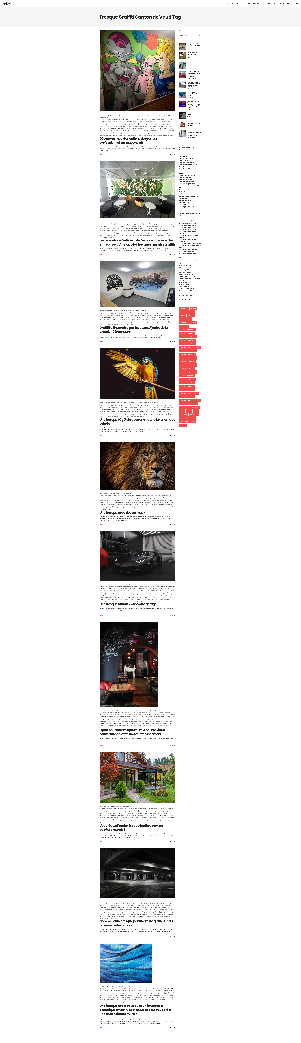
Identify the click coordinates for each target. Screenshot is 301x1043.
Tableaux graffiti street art (186, 289)
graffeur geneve (138, 416)
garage (161, 599)
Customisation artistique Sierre (187, 386)
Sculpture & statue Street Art (187, 276)
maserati (135, 601)
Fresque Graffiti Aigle (110, 121)
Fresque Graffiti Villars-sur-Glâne (115, 133)
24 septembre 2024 (191, 78)
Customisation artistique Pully (187, 375)
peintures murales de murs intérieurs (190, 243)
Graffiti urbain (165, 133)
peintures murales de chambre (188, 227)
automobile (102, 586)
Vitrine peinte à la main (186, 295)
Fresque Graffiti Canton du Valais (112, 226)
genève (166, 235)
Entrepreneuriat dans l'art (186, 171)
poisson (115, 1002)
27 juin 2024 (190, 109)
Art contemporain (184, 308)
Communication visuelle (149, 119)
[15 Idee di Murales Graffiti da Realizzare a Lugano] (182, 95)
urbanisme (102, 918)
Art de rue (193, 308)
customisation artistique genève (187, 343)
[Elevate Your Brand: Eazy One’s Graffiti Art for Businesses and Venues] (182, 84)
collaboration (191, 315)
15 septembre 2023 (191, 139)
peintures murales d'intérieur (187, 223)
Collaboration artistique (137, 119)
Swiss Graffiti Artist (184, 286)
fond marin (123, 988)
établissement (117, 712)
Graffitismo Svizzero (185, 200)
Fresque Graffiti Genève (156, 124)
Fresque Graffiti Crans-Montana (116, 124)
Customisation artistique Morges (187, 361)
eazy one (183, 403)
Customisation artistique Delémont (188, 336)
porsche (139, 601)
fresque (110, 495)
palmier (107, 1002)
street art (162, 135)
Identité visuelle (193, 414)
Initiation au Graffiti (184, 202)
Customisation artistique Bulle (187, 333)
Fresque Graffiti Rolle (112, 132)
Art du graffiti (103, 119)
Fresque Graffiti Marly (166, 126)
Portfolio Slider (155, 135)
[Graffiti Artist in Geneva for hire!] (182, 115)
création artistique (184, 322)
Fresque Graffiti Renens (116, 233)
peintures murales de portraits (188, 249)
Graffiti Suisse (148, 115)
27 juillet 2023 (103, 114)
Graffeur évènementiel (185, 192)
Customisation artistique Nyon (187, 368)
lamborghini (129, 601)
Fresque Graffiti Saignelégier (125, 132)
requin (119, 1002)
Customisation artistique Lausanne (188, 350)
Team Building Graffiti (185, 291)
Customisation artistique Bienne (187, 329)
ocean (103, 1002)
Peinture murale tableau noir (187, 211)
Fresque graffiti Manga (185, 179)
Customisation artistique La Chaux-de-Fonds (190, 347)
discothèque (111, 712)
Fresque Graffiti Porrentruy (141, 130)
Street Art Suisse (163, 115)
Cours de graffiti (183, 160)
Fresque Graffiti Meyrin (118, 128)
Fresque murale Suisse (130, 115)
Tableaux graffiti (169, 135)
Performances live (127, 135)
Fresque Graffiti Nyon (118, 130)
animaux (106, 495)
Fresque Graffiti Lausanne (141, 126)
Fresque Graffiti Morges (155, 128)
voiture (147, 601)
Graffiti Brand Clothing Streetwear (189, 196)
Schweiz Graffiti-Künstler (186, 274)
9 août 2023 (190, 65)
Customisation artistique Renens (187, 379)
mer (100, 1002)
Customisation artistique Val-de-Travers (189, 393)
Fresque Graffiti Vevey (115, 235)
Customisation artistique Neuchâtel (188, 365)
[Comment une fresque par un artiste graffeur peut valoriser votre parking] (137, 873)
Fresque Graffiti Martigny (106, 128)
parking (160, 916)
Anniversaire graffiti (184, 150)
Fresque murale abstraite (186, 181)
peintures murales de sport (187, 251)
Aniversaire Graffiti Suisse (186, 148)
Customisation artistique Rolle (187, 382)
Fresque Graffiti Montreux (143, 128)
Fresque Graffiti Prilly (154, 130)
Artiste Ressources (184, 154)
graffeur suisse (107, 601)
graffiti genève (184, 414)
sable (122, 1002)
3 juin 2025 (189, 59)
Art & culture (182, 152)
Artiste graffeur (190, 312)
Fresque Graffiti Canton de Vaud (140, 123)
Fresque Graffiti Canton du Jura (156, 123)
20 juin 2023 (103, 221)
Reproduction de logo (185, 272)
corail (103, 988)
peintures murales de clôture (187, 229)
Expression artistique (192, 403)
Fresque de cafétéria (185, 177)
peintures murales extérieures (188, 253)
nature (144, 416)
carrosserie (111, 586)
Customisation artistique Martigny (188, 354)
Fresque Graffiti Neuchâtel (106, 130)
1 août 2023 (190, 88)
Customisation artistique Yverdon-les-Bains (190, 400)
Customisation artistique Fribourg (188, 340)
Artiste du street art (125, 119)
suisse (112, 237)
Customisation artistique (107, 115)
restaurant (130, 727)
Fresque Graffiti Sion (164, 132)
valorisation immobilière (111, 918)
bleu (101, 988)
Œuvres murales (118, 135)
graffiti (101, 237)
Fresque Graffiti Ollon (129, 130)
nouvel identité (123, 727)
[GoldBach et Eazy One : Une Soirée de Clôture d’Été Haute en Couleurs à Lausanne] (182, 74)
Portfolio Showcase (147, 135)
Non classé (182, 209)
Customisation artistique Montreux (188, 357)
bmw (107, 586)
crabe (107, 988)
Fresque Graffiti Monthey (130, 128)
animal (101, 495)
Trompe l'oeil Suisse (184, 293)
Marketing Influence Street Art (187, 207)
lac (172, 1001)
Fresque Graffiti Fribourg (144, 124)
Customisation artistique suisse (187, 389)
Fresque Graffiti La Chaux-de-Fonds (108, 126)
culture (101, 903)
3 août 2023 (190, 127)
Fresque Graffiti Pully (165, 130)
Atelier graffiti (183, 156)
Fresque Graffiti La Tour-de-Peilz (126, 126)
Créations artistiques (161, 119)
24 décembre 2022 (104, 402)
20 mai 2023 (103, 310)
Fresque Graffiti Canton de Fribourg (158, 121)
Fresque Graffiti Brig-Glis (132, 121)
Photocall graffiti (184, 270)
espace (116, 223)
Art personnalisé (111, 119)
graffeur (170, 235)
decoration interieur (104, 223)
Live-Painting (155, 115)
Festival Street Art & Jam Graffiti (188, 175)
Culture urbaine (184, 326)
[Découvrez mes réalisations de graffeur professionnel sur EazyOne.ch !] (137, 70)
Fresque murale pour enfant (187, 184)
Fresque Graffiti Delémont (131, 124)
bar (100, 712)
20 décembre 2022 (104, 986)
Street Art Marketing (185, 282)
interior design (107, 237)
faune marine (117, 988)
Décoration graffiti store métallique (189, 169)
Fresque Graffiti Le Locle (154, 126)
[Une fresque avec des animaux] (137, 466)
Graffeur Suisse (140, 115)
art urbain (117, 119)
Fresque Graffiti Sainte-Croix (140, 132)
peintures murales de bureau (187, 225)
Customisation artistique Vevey (187, 396)
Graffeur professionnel (155, 133)
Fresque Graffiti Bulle (144, 121)
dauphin (111, 988)
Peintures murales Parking (186, 258)
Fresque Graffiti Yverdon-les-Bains (132, 133)
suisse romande (107, 509)
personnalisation (184, 418)
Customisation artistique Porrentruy (188, 372)
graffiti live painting (120, 601)
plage (111, 1002)
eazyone (112, 223)
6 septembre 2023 (191, 48)
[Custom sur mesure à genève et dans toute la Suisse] (182, 124)
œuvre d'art (183, 425)
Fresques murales (145, 133)
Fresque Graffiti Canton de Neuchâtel (122, 123)
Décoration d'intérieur (118, 115)
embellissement (107, 903)
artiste (182, 312)
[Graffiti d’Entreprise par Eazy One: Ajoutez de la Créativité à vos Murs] (137, 284)
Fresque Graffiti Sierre (153, 132)
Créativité (194, 322)
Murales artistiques (109, 135)
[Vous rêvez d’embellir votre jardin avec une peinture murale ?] (137, 777)
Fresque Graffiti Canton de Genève (118, 224)
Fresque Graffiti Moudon (168, 128)
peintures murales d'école (186, 221)
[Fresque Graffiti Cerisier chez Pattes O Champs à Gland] (182, 46)
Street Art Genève (184, 421)
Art (100, 808)
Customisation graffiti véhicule (188, 164)
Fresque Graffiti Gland (168, 124)
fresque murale (159, 235)
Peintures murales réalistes (187, 268)
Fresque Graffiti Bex (121, 121)
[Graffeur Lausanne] (182, 65)
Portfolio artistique (137, 135)
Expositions (182, 173)
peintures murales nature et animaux (190, 256)
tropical (101, 822)
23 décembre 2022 (104, 710)
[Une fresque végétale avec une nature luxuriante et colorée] (137, 373)
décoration (104, 712)
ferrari (116, 586)
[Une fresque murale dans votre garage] (137, 556)
